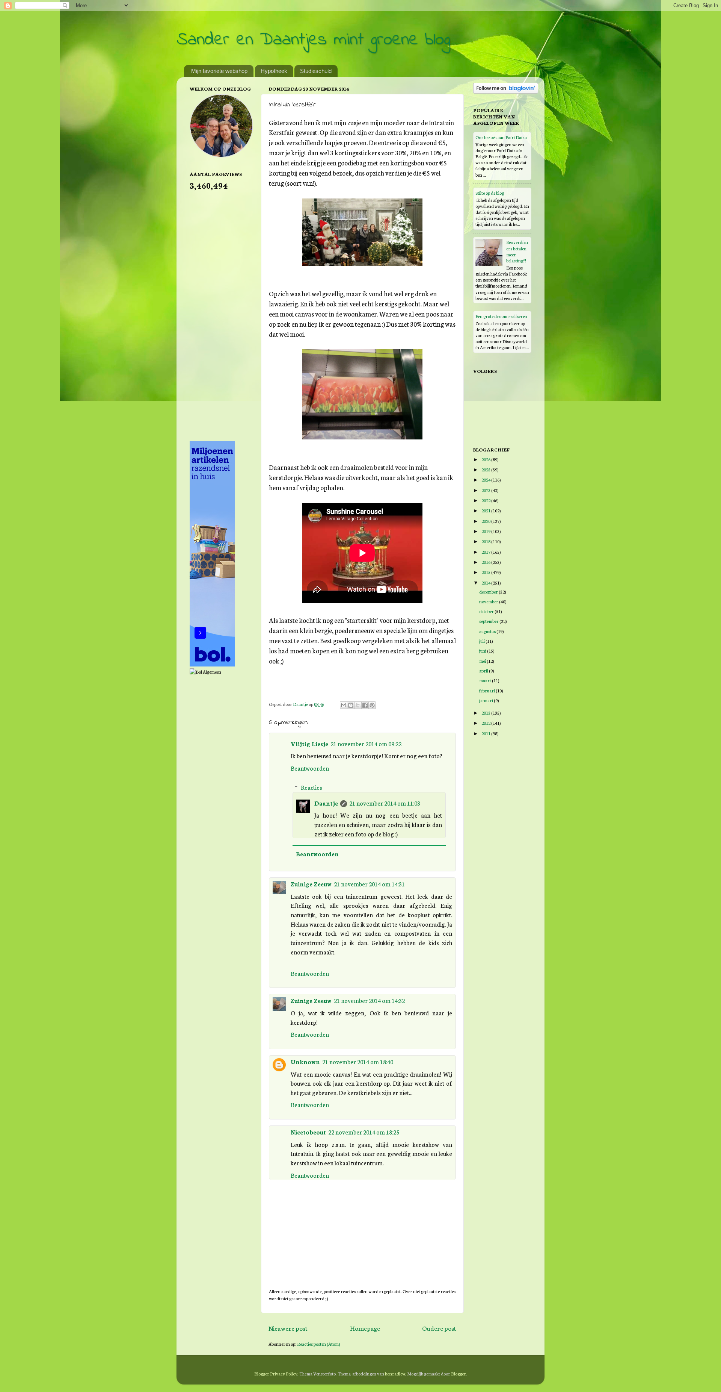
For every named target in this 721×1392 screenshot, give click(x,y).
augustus (487, 631)
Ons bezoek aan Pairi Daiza (501, 137)
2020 (486, 521)
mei (483, 660)
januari (486, 700)
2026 (486, 459)
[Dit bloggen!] (350, 705)
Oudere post (439, 1328)
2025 (486, 469)
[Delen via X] (358, 705)
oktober (487, 611)
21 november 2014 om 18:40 (357, 1061)
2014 (486, 582)
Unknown (305, 1061)
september (489, 621)
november (489, 601)
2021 (486, 510)
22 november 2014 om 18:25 (363, 1132)
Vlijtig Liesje (309, 743)
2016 (486, 562)
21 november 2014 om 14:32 (369, 1000)
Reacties (311, 787)
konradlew (395, 1373)
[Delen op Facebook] (365, 705)
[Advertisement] (220, 315)
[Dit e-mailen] (343, 705)
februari (487, 690)
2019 (486, 531)
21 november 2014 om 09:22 (365, 743)
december (489, 591)
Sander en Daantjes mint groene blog (313, 40)
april (484, 670)
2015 (486, 572)
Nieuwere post (288, 1328)
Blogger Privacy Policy (275, 1373)
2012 (486, 722)
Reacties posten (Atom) (318, 1344)
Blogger (458, 1373)
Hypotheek (274, 71)
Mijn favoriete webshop (219, 71)
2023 (486, 490)
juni (483, 650)
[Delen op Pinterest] (372, 705)
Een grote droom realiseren (501, 316)
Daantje (326, 803)
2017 (486, 551)
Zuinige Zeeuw (311, 884)
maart (485, 680)
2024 (486, 479)
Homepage (365, 1328)
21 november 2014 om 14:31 (369, 884)
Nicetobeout (308, 1132)
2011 (486, 733)
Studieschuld (316, 71)
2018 (486, 541)
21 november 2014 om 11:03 (384, 803)
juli (482, 641)
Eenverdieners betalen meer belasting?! (517, 251)
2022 (486, 500)
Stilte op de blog (489, 192)
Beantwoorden (310, 768)
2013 (486, 712)
